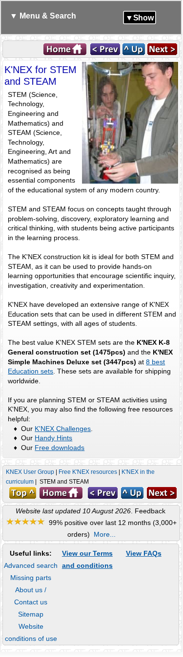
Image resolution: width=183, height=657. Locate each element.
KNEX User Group (30, 472)
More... (105, 534)
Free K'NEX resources (88, 472)
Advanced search (31, 565)
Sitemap (30, 614)
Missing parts (30, 578)
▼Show (139, 17)
